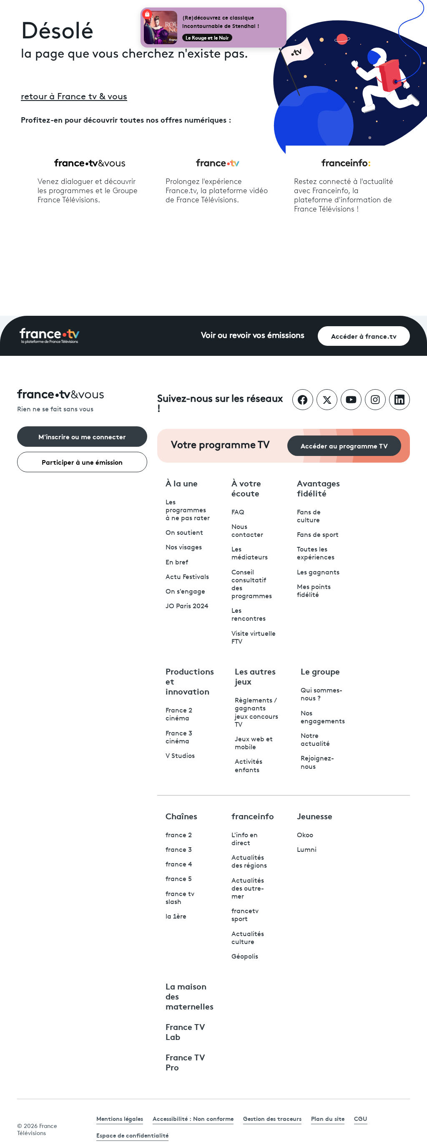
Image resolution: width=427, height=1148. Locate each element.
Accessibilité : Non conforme (193, 1118)
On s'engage (185, 592)
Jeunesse (314, 815)
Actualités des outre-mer (247, 889)
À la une (182, 482)
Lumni (306, 850)
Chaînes (181, 815)
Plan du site (327, 1118)
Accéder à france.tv (364, 335)
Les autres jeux (255, 676)
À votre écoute (246, 487)
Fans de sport (318, 535)
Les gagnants (318, 572)
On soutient (184, 533)
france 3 (179, 850)
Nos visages (184, 547)
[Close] (285, 9)
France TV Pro (185, 1061)
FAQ (237, 512)
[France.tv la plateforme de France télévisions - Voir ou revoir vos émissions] (49, 335)
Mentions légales (119, 1118)
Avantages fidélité (318, 487)
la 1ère (176, 917)
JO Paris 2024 (187, 606)
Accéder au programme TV (344, 445)
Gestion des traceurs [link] (272, 1118)
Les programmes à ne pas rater (188, 510)
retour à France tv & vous (74, 97)
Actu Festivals (187, 577)
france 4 (179, 864)
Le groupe (320, 671)
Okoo (305, 835)
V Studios (180, 756)
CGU (360, 1118)
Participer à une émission (82, 461)
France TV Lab (185, 1031)
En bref (177, 562)
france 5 (179, 879)
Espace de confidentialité (132, 1135)
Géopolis (244, 957)
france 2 (179, 835)
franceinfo (252, 815)
